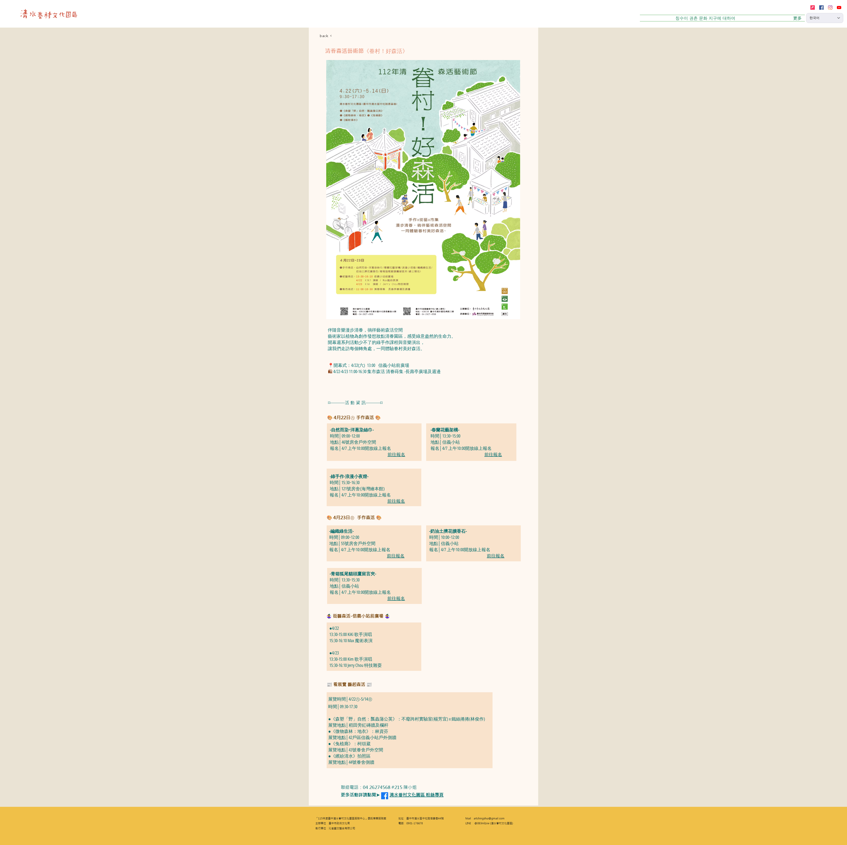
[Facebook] (821, 7)
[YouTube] (839, 7)
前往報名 (396, 454)
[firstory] (812, 7)
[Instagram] (830, 7)
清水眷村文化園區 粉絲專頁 (417, 795)
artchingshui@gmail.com (489, 818)
